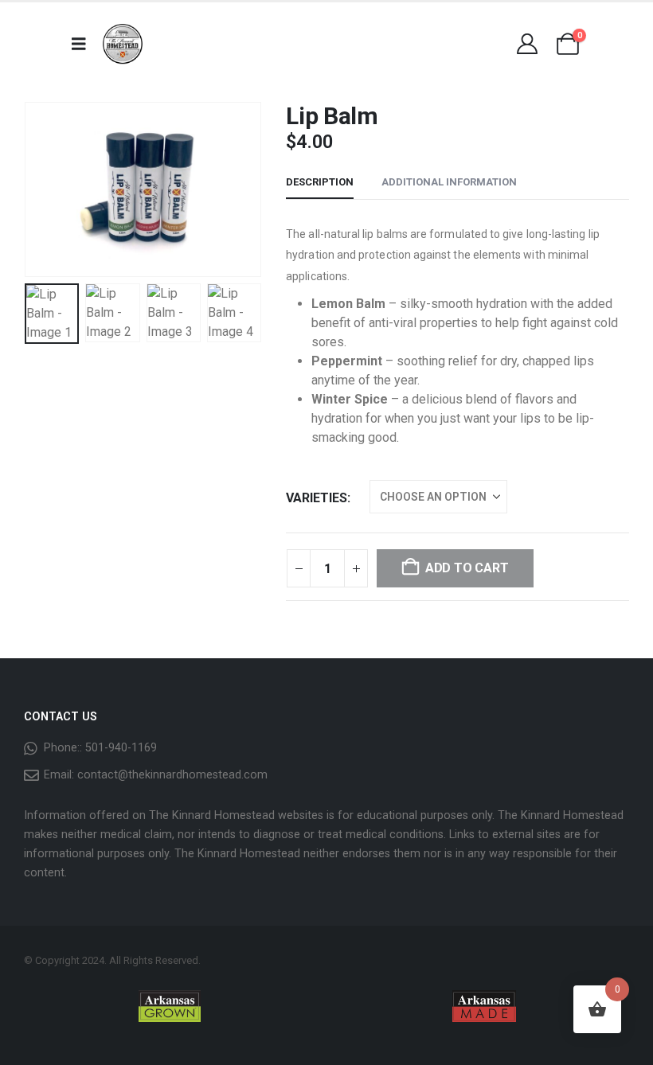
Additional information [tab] (449, 182)
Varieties (316, 497)
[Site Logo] (123, 44)
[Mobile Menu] (84, 43)
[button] (44, 189)
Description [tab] (320, 182)
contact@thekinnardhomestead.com (172, 775)
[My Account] (526, 43)
